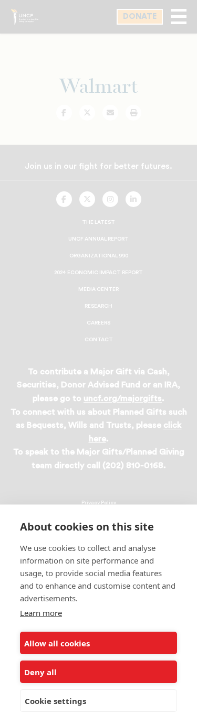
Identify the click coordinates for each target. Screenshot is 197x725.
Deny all (40, 672)
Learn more (41, 613)
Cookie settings (55, 701)
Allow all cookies (57, 643)
